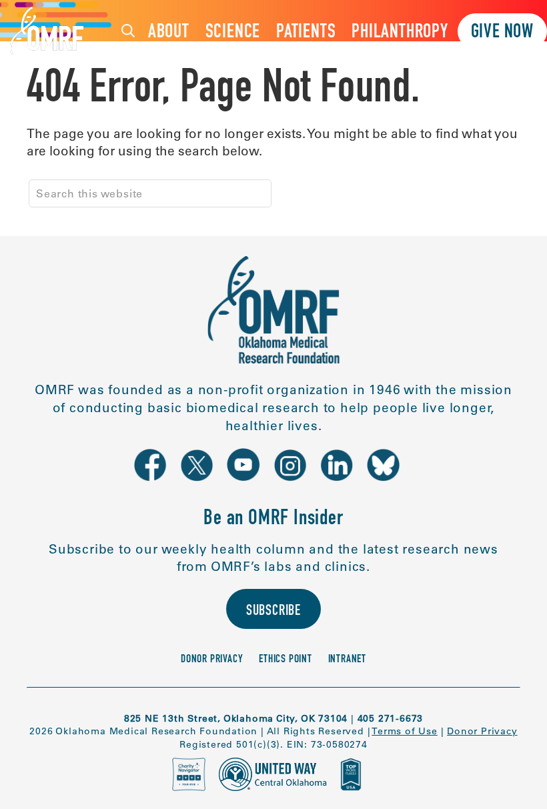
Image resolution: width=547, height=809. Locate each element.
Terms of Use (405, 731)
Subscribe (273, 612)
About (168, 33)
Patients (306, 33)
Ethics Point (285, 660)
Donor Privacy (212, 660)
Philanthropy (400, 33)
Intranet (347, 660)
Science (233, 33)
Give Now (502, 33)
